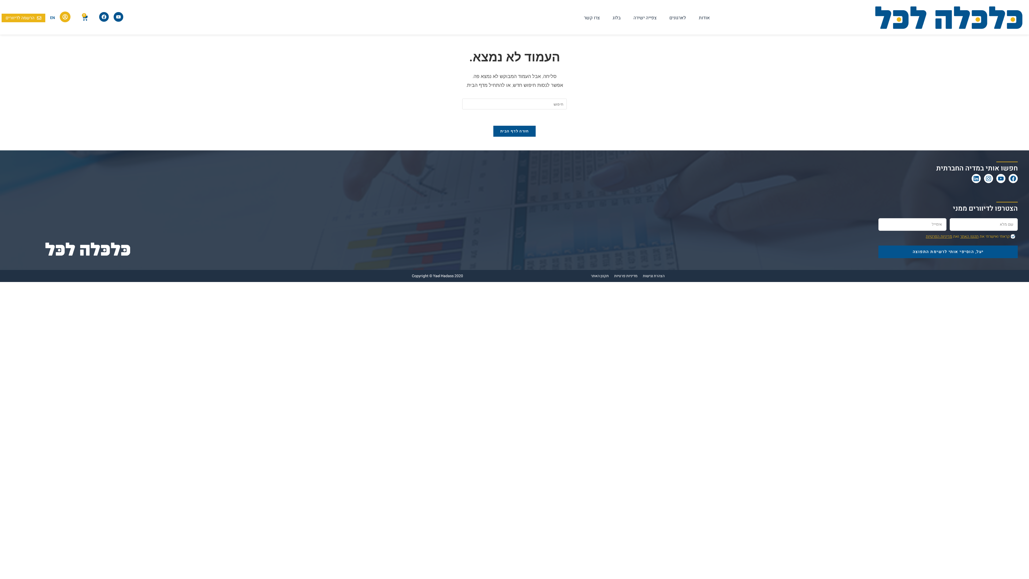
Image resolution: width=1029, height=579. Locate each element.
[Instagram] (988, 178)
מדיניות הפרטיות (939, 236)
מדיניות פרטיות (625, 276)
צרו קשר (592, 17)
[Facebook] (1013, 178)
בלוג (617, 17)
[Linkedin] (976, 178)
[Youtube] (1000, 178)
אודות (704, 17)
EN (52, 18)
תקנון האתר (969, 236)
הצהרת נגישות (654, 276)
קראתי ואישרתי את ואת (968, 236)
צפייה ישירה (645, 17)
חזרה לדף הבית (514, 131)
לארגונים (677, 17)
